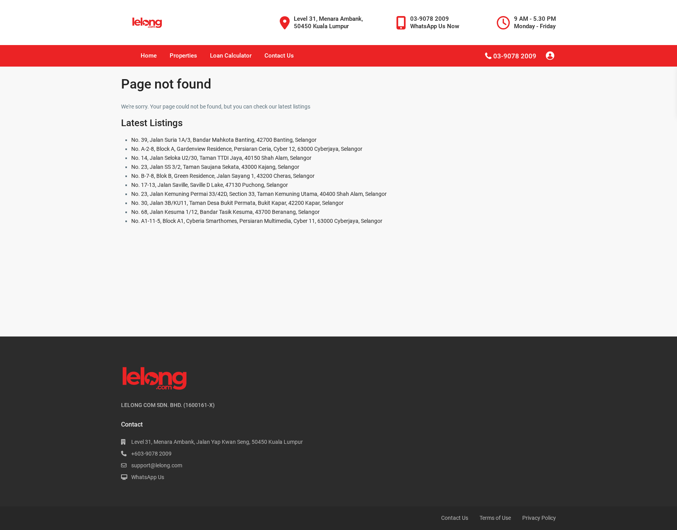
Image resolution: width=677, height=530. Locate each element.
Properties (183, 55)
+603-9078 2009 (151, 453)
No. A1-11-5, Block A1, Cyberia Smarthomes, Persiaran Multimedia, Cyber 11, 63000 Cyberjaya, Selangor (256, 221)
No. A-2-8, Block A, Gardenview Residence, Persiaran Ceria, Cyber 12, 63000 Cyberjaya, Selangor (246, 149)
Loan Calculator (231, 55)
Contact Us (279, 55)
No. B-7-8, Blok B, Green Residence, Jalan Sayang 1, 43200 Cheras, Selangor (223, 176)
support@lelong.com (156, 465)
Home (149, 55)
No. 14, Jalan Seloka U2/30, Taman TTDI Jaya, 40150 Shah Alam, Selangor (221, 158)
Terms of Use (495, 518)
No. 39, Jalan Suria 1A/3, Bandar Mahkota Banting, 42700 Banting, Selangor (224, 140)
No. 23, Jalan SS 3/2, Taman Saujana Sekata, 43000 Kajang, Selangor (215, 167)
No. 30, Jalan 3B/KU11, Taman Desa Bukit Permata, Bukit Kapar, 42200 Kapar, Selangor (237, 203)
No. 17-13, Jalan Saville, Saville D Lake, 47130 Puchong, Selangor (209, 185)
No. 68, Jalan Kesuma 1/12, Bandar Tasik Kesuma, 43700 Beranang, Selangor (225, 212)
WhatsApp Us (147, 477)
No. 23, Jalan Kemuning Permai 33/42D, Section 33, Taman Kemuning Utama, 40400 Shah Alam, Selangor (259, 194)
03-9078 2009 (514, 56)
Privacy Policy (539, 518)
